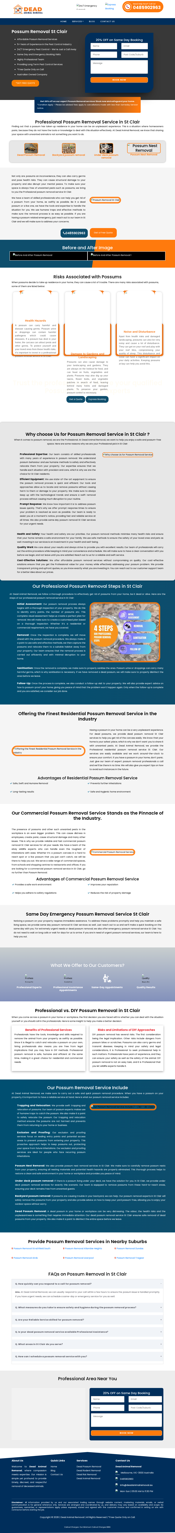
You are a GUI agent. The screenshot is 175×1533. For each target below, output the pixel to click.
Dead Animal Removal (88, 1478)
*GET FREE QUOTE (25, 83)
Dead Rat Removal (87, 1474)
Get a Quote (75, 399)
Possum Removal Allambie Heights (83, 1248)
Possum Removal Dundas (129, 1248)
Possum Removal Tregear (130, 1257)
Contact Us (107, 21)
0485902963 (147, 6)
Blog (92, 21)
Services (77, 21)
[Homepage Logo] (29, 9)
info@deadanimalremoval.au (136, 1485)
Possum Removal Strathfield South (32, 1248)
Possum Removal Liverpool (79, 1257)
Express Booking (97, 399)
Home (63, 21)
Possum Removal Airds (26, 1257)
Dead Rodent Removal (89, 1470)
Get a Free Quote (103, 232)
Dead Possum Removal (89, 1466)
